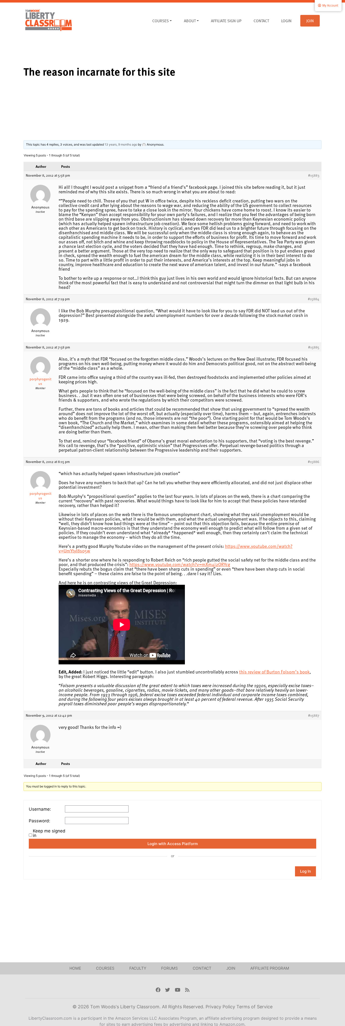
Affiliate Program (269, 968)
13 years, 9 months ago (121, 144)
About (190, 21)
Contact (261, 21)
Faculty (137, 968)
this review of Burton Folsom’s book (274, 671)
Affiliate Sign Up (226, 21)
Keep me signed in (49, 833)
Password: (39, 821)
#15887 (313, 715)
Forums (169, 968)
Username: (40, 809)
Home (75, 968)
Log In (305, 871)
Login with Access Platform (172, 843)
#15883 (313, 175)
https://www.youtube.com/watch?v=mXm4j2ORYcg (179, 564)
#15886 (313, 461)
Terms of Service (254, 1006)
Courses (160, 21)
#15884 (313, 299)
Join (310, 21)
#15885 (313, 347)
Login (286, 21)
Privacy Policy (221, 1006)
